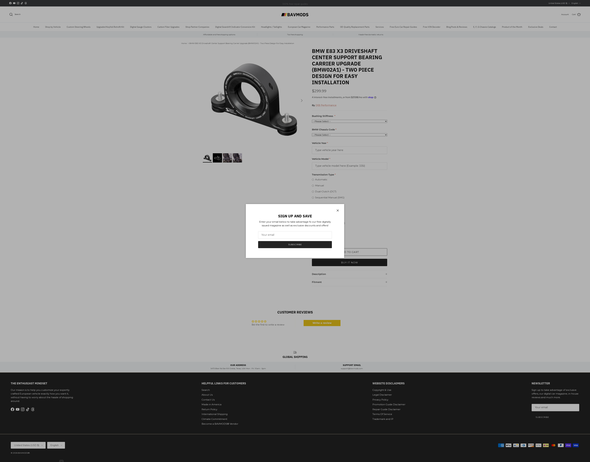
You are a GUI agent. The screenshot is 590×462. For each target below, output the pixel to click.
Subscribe (295, 244)
